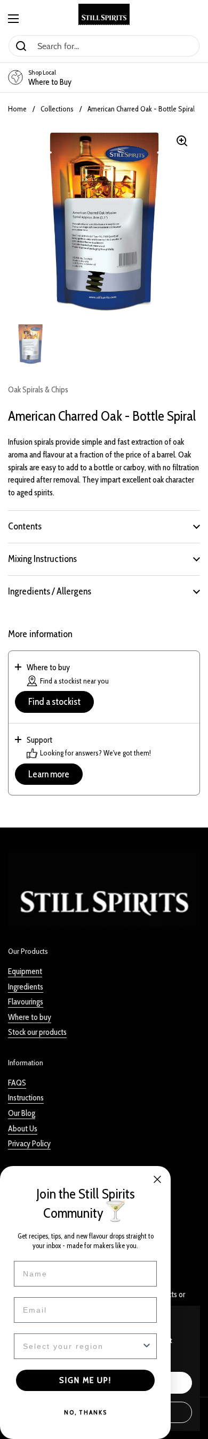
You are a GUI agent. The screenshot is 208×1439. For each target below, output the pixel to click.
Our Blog (21, 1113)
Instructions (26, 1097)
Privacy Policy (29, 1143)
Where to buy (29, 1017)
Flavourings (25, 1001)
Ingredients (25, 987)
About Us (22, 1128)
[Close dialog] (157, 1179)
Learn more (48, 774)
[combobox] (82, 1346)
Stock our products (37, 1032)
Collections (57, 108)
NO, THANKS (85, 1412)
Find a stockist (54, 702)
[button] (104, 526)
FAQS (17, 1083)
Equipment (25, 971)
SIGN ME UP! (85, 1380)
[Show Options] (146, 1346)
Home (17, 108)
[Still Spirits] (104, 14)
